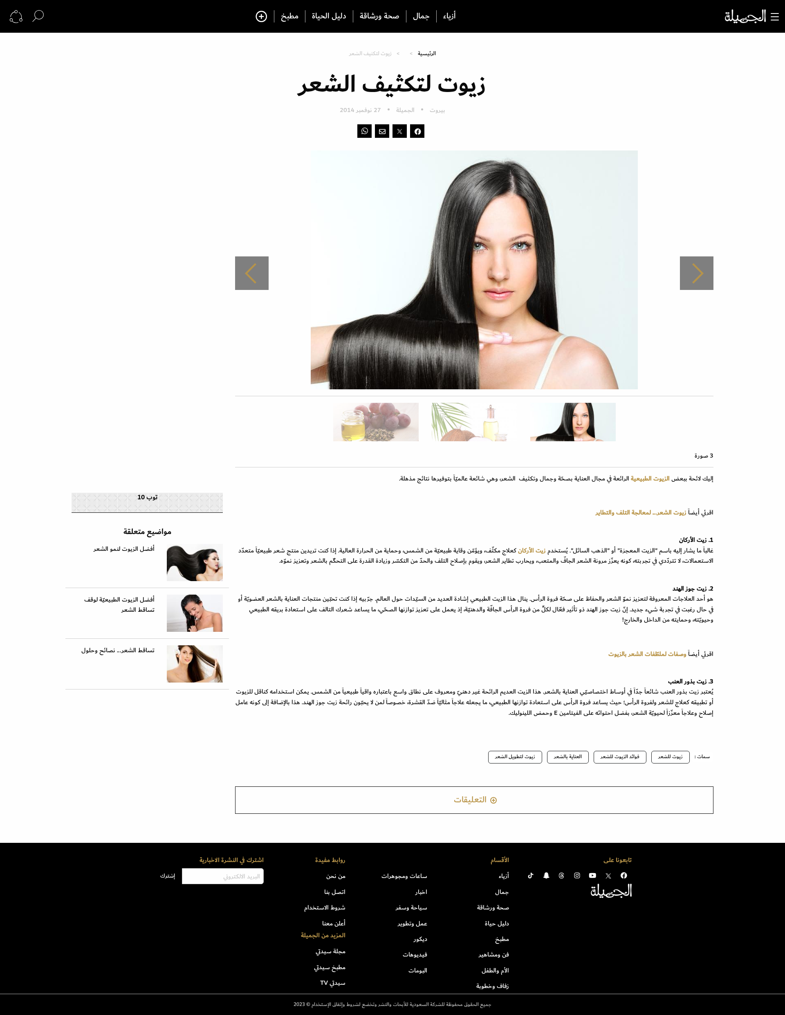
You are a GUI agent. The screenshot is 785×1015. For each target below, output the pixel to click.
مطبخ (289, 16)
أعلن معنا (333, 923)
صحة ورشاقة (379, 16)
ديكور (420, 939)
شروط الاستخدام (324, 907)
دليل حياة (497, 923)
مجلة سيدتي (330, 951)
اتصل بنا (334, 892)
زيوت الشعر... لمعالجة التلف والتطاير (642, 512)
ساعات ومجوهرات (404, 876)
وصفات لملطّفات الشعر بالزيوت (648, 654)
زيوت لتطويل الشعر (515, 756)
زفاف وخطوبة (492, 986)
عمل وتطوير (412, 923)
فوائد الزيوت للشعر (620, 756)
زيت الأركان (532, 550)
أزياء (449, 16)
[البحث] (38, 16)
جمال (421, 16)
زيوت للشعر (670, 756)
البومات (417, 970)
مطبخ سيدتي (329, 967)
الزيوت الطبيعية (651, 478)
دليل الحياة (329, 16)
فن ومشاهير (494, 954)
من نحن (335, 876)
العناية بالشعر (568, 756)
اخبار (421, 892)
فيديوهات (415, 954)
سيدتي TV (332, 982)
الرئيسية (427, 53)
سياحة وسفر (411, 907)
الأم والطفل (495, 970)
